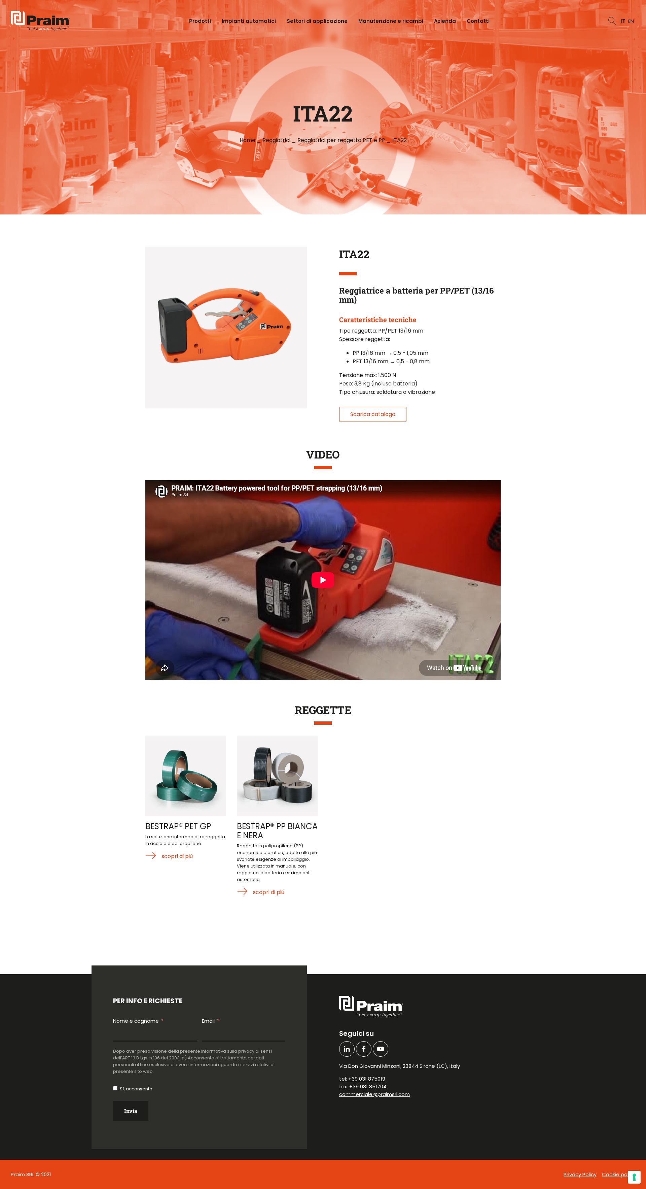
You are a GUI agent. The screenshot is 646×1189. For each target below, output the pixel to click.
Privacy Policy (580, 1174)
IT (622, 21)
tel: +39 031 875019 (362, 1078)
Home (247, 140)
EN (631, 21)
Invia (130, 1110)
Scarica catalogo (372, 414)
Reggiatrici (276, 140)
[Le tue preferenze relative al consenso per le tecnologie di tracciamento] (634, 1177)
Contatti (478, 21)
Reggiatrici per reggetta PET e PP (341, 140)
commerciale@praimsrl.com (374, 1094)
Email (208, 1020)
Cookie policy (618, 1174)
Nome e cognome (136, 1020)
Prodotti (200, 21)
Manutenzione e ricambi (390, 21)
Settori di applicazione (317, 21)
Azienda (445, 21)
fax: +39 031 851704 (363, 1086)
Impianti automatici (249, 21)
